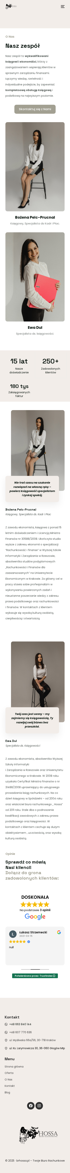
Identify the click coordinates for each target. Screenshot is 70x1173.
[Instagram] (39, 1105)
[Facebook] (31, 1105)
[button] (35, 109)
